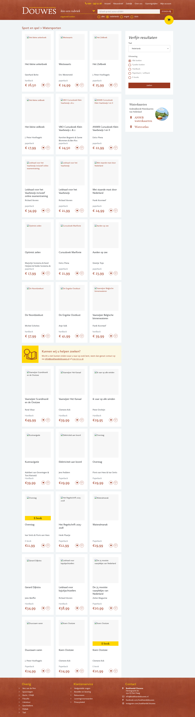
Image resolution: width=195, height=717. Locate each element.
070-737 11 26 (77, 359)
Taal (130, 43)
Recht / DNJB (28, 695)
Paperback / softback (141, 73)
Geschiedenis (27, 705)
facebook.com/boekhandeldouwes (140, 700)
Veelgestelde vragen (82, 688)
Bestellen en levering (82, 692)
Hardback (136, 69)
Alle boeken (137, 60)
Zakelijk (129, 3)
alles (103, 16)
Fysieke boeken (138, 64)
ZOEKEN (165, 11)
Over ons (138, 3)
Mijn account (165, 3)
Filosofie (25, 698)
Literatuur (26, 702)
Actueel (107, 3)
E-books (135, 77)
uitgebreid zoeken (67, 16)
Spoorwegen (27, 692)
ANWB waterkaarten (143, 119)
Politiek (25, 709)
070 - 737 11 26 (94, 3)
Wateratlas (142, 127)
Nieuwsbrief (118, 3)
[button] (149, 48)
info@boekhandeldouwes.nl (57, 359)
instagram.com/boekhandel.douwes (140, 703)
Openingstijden (151, 3)
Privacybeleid (79, 702)
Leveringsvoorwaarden (83, 698)
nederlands (114, 16)
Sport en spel (30, 28)
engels (126, 16)
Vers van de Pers (29, 688)
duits (136, 16)
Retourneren (79, 695)
